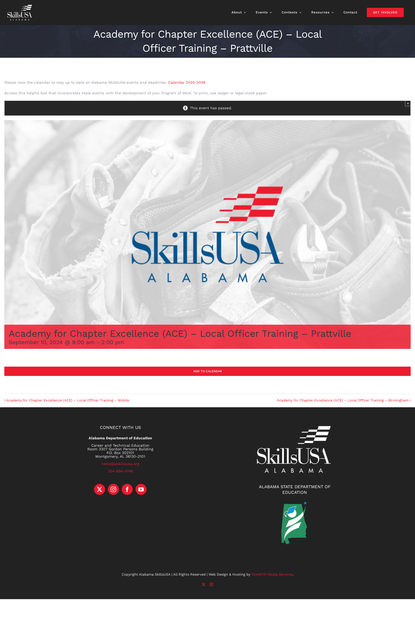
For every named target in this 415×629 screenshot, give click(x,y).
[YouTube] (141, 489)
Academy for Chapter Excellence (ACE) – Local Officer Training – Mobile (67, 400)
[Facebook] (127, 489)
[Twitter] (99, 489)
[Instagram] (113, 489)
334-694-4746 (120, 471)
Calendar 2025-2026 (186, 82)
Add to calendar (207, 371)
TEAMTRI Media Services (272, 574)
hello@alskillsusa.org (120, 464)
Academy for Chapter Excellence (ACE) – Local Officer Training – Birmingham (343, 400)
